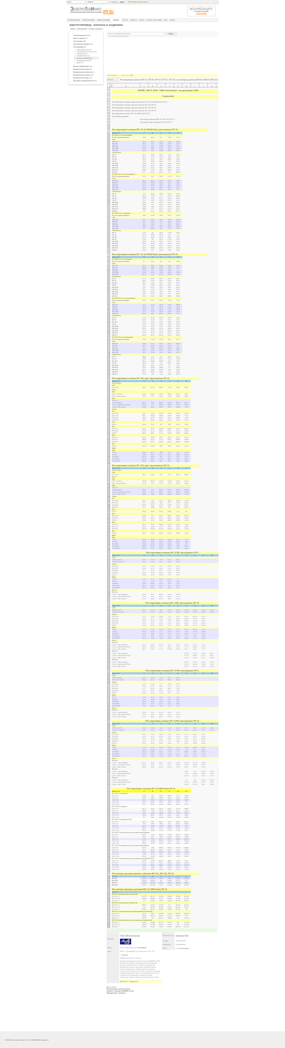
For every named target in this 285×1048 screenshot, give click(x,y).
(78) (85, 81)
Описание (125, 955)
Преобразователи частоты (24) (87, 52)
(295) (79, 41)
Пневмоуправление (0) (84, 60)
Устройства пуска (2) (83, 56)
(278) (82, 78)
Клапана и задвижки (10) (84, 58)
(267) (81, 35)
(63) (82, 69)
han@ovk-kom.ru (183, 948)
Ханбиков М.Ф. (182, 935)
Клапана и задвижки (95, 29)
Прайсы (72, 29)
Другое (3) (80, 62)
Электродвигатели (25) (84, 50)
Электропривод (82, 29)
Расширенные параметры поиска (118, 36)
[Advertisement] (162, 1013)
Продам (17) (124, 981)
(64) (79, 47)
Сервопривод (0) (82, 54)
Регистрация (132, 2)
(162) (83, 75)
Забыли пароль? (142, 2)
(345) (83, 44)
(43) (84, 72)
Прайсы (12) (133, 981)
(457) (80, 38)
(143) (82, 66)
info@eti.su (45, 1040)
